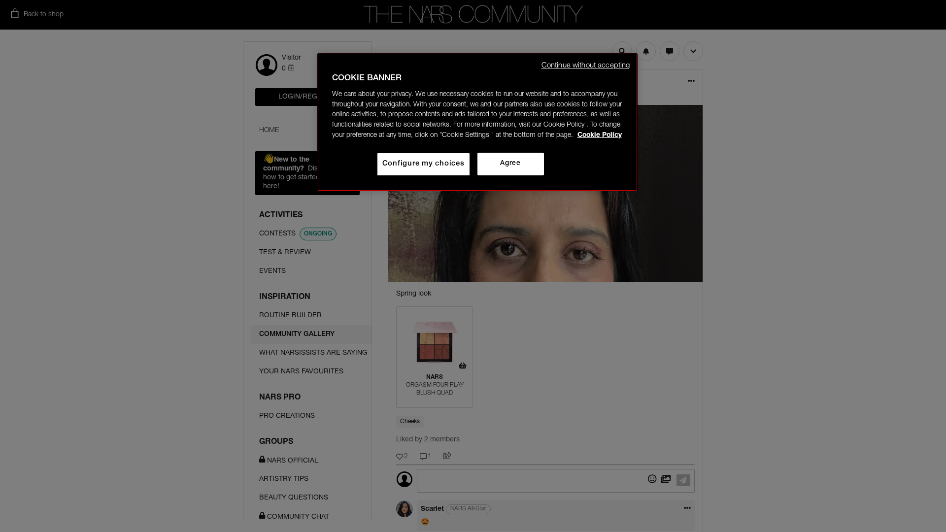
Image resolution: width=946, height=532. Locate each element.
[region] (477, 122)
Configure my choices (423, 163)
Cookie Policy (599, 135)
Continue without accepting (585, 65)
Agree (510, 163)
